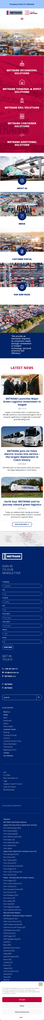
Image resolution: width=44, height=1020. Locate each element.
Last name (6, 622)
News (5, 718)
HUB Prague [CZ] (9, 936)
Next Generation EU (10, 778)
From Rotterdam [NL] (11, 842)
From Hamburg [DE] (10, 834)
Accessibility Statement (11, 805)
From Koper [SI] (9, 840)
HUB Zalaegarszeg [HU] (11, 939)
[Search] (39, 697)
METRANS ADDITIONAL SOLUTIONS (22, 143)
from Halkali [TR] (9, 901)
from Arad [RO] (8, 904)
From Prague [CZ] (9, 869)
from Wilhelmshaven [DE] (12, 837)
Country (5, 598)
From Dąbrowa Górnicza (12, 910)
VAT (3, 606)
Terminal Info (8, 747)
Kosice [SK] (7, 959)
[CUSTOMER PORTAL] (22, 251)
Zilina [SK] (6, 977)
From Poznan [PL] (9, 863)
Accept (22, 1000)
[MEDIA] (22, 216)
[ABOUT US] (22, 180)
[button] (40, 984)
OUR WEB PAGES (22, 294)
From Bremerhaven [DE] (12, 828)
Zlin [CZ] (6, 980)
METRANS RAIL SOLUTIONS (22, 107)
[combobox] (19, 697)
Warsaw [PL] (7, 974)
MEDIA (22, 223)
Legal (20, 1017)
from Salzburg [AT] (10, 860)
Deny (22, 1006)
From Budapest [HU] (10, 854)
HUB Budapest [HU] (10, 918)
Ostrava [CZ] (7, 962)
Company (5, 582)
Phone (4, 630)
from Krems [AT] (9, 857)
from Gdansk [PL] (9, 845)
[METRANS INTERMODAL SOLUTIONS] (22, 63)
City (3, 590)
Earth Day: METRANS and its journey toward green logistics (22, 503)
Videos (5, 723)
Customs (6, 738)
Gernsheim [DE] (9, 951)
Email (4, 638)
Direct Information (10, 744)
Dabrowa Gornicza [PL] (11, 948)
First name (6, 614)
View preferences (22, 1012)
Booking (6, 732)
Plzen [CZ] (7, 965)
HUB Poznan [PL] (9, 933)
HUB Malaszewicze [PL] (11, 930)
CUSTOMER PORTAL (22, 259)
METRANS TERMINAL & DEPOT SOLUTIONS (22, 90)
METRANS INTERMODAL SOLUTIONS (22, 72)
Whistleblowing (8, 790)
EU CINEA (6, 775)
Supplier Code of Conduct (12, 784)
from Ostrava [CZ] (9, 875)
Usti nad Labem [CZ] (10, 971)
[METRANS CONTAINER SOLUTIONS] (22, 116)
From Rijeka (7, 848)
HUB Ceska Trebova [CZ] (12, 921)
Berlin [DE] (7, 945)
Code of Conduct (9, 787)
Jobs (5, 772)
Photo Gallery (8, 726)
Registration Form (9, 750)
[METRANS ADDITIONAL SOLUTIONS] (22, 135)
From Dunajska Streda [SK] (13, 866)
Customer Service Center (12, 741)
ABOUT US (22, 188)
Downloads (7, 720)
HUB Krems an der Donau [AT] (14, 927)
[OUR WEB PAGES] (22, 287)
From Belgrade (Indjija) (11, 907)
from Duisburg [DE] (10, 831)
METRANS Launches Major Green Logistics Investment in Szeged (22, 401)
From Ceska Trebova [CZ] (12, 872)
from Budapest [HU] (10, 895)
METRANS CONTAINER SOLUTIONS (22, 125)
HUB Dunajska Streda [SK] (12, 924)
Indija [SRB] (7, 954)
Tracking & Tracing (9, 735)
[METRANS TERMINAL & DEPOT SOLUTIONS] (22, 82)
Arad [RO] (6, 942)
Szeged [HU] (7, 968)
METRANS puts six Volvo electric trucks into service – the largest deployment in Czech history (22, 455)
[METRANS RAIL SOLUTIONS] (22, 100)
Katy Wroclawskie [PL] (11, 956)
